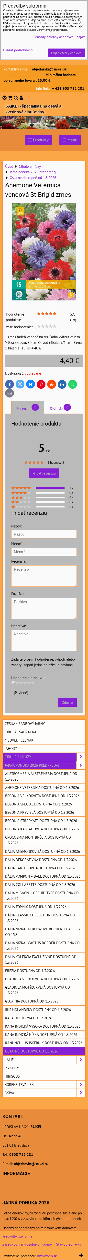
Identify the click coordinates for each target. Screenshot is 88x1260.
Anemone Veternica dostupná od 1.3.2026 (42, 787)
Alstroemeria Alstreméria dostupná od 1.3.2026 (41, 776)
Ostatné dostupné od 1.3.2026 (31, 1051)
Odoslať (67, 702)
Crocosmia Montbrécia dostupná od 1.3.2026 (38, 840)
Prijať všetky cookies (66, 52)
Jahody (11, 748)
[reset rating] (13, 683)
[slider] (46, 314)
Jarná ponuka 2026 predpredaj (32, 765)
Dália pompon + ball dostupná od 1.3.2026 (42, 876)
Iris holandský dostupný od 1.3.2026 (38, 1009)
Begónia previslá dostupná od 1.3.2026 (39, 812)
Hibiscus (12, 1076)
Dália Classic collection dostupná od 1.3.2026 (40, 918)
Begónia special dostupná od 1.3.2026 (38, 804)
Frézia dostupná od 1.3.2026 (30, 970)
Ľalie (9, 1059)
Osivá (9, 1092)
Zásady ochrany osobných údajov (27, 1244)
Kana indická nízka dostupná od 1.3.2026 (41, 1034)
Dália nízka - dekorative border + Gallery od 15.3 (42, 931)
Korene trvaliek (19, 1084)
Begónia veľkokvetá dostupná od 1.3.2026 (42, 795)
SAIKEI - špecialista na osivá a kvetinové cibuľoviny (33, 109)
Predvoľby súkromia (17, 1236)
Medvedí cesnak (19, 740)
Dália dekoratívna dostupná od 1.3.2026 (41, 859)
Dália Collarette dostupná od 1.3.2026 (40, 884)
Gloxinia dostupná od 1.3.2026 (31, 1001)
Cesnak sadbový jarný (25, 723)
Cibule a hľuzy (18, 756)
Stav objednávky (68, 1244)
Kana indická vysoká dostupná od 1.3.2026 (42, 1026)
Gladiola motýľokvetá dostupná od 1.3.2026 (37, 990)
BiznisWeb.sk (47, 1255)
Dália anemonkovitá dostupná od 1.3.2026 (42, 851)
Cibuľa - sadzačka (20, 731)
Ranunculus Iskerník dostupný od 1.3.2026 (43, 1042)
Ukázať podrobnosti (18, 50)
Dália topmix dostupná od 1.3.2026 (35, 906)
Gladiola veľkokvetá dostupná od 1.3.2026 (43, 978)
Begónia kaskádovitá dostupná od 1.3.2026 (43, 828)
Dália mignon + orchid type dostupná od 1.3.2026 (42, 895)
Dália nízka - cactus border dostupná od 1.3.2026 (42, 945)
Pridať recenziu (44, 473)
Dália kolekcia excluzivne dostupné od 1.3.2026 (41, 959)
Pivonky (12, 1067)
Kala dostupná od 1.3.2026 (28, 1017)
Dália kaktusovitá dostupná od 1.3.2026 (40, 867)
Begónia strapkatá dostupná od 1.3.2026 (41, 820)
